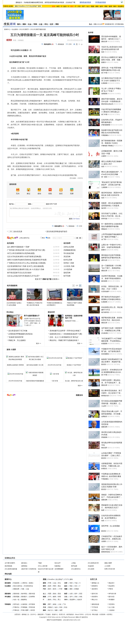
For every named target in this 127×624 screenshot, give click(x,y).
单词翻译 (111, 599)
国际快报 (16, 593)
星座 (59, 593)
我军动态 (16, 604)
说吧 (60, 610)
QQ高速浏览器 (100, 2)
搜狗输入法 (95, 583)
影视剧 (76, 589)
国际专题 (32, 593)
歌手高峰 (67, 276)
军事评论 (16, 607)
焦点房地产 (34, 6)
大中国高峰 (68, 269)
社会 (30, 24)
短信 (56, 607)
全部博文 (109, 614)
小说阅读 (111, 610)
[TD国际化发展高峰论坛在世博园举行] (54, 294)
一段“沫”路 (54, 381)
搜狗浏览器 (95, 604)
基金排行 (111, 583)
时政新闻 (16, 583)
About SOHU (79, 614)
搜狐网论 (24, 599)
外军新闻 (32, 604)
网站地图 (95, 614)
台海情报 (24, 604)
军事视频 (24, 607)
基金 (59, 586)
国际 (24, 24)
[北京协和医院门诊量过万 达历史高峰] (14, 294)
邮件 (101, 6)
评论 (46, 24)
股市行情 (95, 593)
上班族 (73, 563)
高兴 (17, 194)
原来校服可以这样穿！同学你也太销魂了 (65, 331)
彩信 (65, 607)
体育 (58, 6)
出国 (71, 593)
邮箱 (54, 604)
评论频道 (8, 596)
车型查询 (111, 604)
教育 (65, 593)
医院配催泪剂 (109, 24)
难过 (28, 194)
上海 (59, 604)
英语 (80, 593)
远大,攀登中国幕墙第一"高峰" (18, 247)
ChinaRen (21, 6)
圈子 (49, 604)
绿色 (80, 596)
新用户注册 (53, 204)
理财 (54, 586)
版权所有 (85, 617)
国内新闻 (8, 583)
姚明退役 (24, 566)
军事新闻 (8, 604)
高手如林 (74, 566)
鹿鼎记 (50, 607)
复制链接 (61, 44)
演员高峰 (67, 257)
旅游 (44, 596)
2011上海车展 (42, 566)
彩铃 (60, 607)
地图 (56, 610)
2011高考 (91, 569)
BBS (114, 6)
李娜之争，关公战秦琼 (17, 340)
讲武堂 (32, 610)
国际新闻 (8, 593)
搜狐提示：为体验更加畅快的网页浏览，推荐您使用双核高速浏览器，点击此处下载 (45, 2)
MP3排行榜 (112, 593)
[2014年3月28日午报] (15, 373)
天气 (49, 596)
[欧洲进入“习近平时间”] (74, 358)
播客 (96, 6)
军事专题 (32, 607)
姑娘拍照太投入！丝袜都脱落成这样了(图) (66, 334)
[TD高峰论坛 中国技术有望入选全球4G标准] (34, 294)
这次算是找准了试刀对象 (17, 331)
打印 (70, 44)
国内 (19, 24)
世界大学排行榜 (109, 569)
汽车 (79, 6)
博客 (105, 6)
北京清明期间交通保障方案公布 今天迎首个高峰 (25, 269)
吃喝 (59, 596)
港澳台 (31, 583)
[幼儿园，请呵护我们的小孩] (74, 373)
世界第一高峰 (69, 263)
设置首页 (17, 614)
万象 (22, 589)
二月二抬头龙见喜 (15, 231)
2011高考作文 (76, 569)
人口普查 (107, 566)
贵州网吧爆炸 (59, 569)
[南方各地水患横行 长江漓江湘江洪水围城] (35, 358)
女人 (88, 6)
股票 (49, 586)
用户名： (12, 204)
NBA (71, 583)
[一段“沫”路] (54, 373)
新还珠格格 (8, 566)
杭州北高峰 (68, 260)
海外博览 (24, 593)
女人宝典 (111, 607)
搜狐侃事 (16, 589)
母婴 (49, 593)
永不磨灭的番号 (10, 563)
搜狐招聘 (41, 614)
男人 (59, 599)
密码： (30, 204)
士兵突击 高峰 (69, 266)
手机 (54, 599)
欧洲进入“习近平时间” (74, 365)
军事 (35, 24)
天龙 (44, 607)
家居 (54, 589)
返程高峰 (67, 273)
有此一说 (16, 599)
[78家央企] (74, 294)
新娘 (54, 593)
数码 (49, 599)
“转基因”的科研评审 (15, 337)
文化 (65, 596)
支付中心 (33, 614)
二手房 (60, 589)
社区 (51, 24)
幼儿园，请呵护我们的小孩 (74, 381)
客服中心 (55, 614)
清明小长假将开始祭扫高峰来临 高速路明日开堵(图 (27, 260)
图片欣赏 (111, 596)
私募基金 (58, 566)
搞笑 (61, 194)
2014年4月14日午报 (54, 365)
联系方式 (62, 614)
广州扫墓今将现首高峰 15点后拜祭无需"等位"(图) (26, 250)
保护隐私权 (70, 614)
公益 (40, 24)
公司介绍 (88, 614)
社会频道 (8, 586)
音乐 (75, 586)
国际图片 (24, 596)
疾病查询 (95, 596)
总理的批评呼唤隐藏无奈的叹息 (20, 334)
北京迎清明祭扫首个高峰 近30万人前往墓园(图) (25, 266)
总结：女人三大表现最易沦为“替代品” (64, 337)
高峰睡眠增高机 (70, 250)
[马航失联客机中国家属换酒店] (35, 373)
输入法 (50, 610)
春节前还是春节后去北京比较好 (19, 273)
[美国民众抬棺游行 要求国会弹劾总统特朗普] (15, 358)
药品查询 (111, 586)
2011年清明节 (24, 29)
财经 (44, 586)
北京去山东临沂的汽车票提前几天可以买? (23, 276)
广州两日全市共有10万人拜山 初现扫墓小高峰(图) (26, 263)
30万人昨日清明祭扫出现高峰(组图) (21, 253)
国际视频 (16, 596)
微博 (110, 6)
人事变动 (24, 583)
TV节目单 (95, 607)
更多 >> (38, 343)
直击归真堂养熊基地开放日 (56, 231)
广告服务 (48, 614)
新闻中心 (7, 29)
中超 (76, 583)
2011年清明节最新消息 (38, 29)
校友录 (79, 599)
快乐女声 (58, 563)
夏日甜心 (24, 563)
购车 (49, 589)
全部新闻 (102, 614)
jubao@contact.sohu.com (71, 620)
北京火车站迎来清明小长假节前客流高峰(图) (24, 257)
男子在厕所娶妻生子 (32, 316)
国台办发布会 (17, 586)
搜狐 (16, 6)
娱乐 (65, 6)
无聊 (71, 194)
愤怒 (50, 194)
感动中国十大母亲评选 (28, 569)
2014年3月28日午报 (15, 381)
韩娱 (71, 586)
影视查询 (95, 586)
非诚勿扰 (91, 566)
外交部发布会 (28, 586)
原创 (75, 596)
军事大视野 (25, 610)
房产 (83, 6)
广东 (64, 604)
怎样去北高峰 (69, 247)
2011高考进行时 (93, 563)
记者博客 (32, 596)
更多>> (80, 385)
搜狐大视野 (108, 563)
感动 (39, 194)
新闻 (44, 583)
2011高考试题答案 (11, 569)
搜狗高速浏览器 (85, 2)
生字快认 (95, 610)
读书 (71, 596)
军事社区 (16, 610)
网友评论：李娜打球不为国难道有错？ (64, 340)
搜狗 (39, 6)
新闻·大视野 (11, 349)
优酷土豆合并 (98, 24)
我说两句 (121, 6)
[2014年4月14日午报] (54, 358)
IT (75, 6)
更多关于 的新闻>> (47, 279)
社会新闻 (15, 29)
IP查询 (111, 589)
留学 (75, 593)
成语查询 (95, 589)
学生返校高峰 (69, 253)
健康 (54, 596)
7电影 (40, 563)
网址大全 (95, 599)
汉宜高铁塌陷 (119, 24)
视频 (92, 6)
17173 (27, 6)
